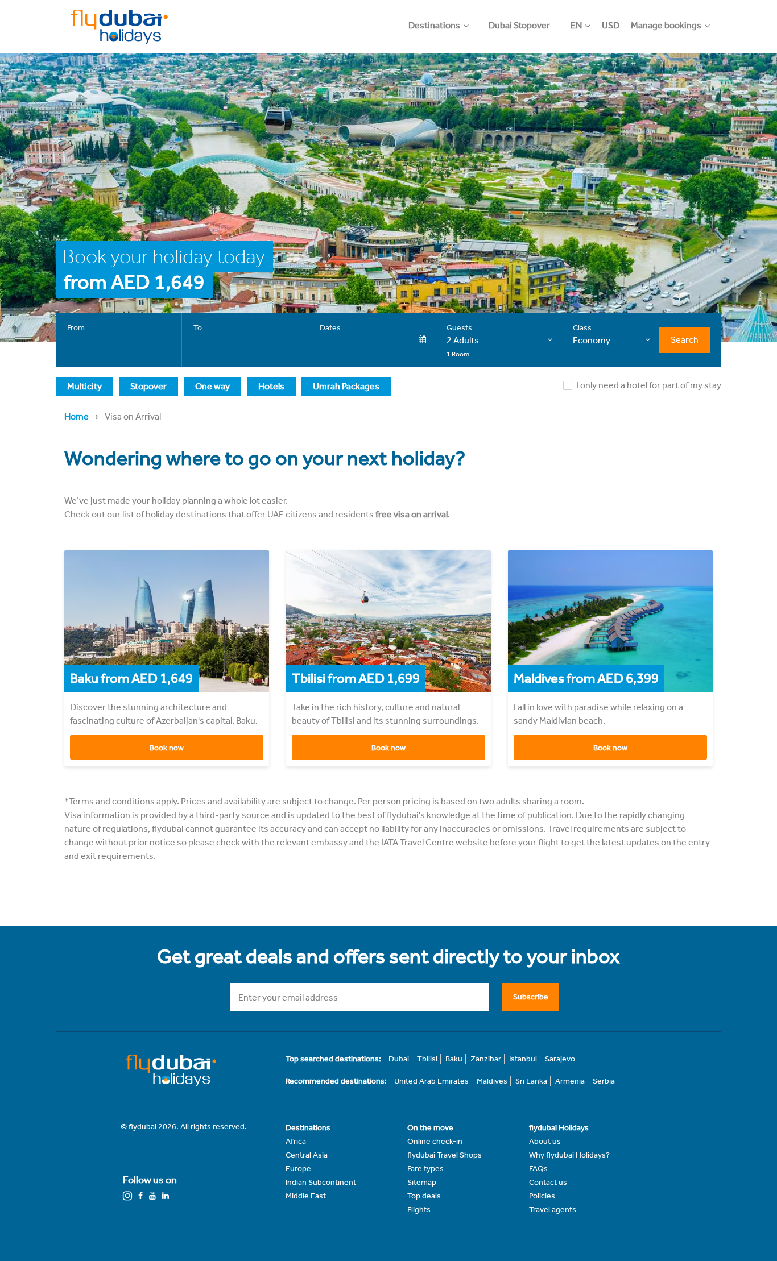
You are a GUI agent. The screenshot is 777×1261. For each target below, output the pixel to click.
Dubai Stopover (519, 25)
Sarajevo (560, 1059)
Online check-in (434, 1141)
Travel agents (552, 1209)
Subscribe (530, 997)
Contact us (548, 1182)
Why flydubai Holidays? (569, 1155)
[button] (444, 19)
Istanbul (523, 1059)
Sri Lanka (531, 1081)
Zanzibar (485, 1059)
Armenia (570, 1081)
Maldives (492, 1081)
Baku (453, 1059)
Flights (419, 1209)
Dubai (398, 1059)
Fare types (425, 1168)
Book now (167, 748)
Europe (298, 1168)
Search (685, 339)
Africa (296, 1141)
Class (582, 328)
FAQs (538, 1168)
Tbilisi (427, 1059)
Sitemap (421, 1182)
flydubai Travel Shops (444, 1155)
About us (545, 1141)
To (197, 328)
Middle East (306, 1196)
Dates (330, 328)
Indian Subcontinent (321, 1182)
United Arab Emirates (431, 1081)
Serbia (604, 1081)
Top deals (424, 1196)
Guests (459, 328)
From (76, 328)
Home (76, 416)
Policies (542, 1196)
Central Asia (307, 1155)
